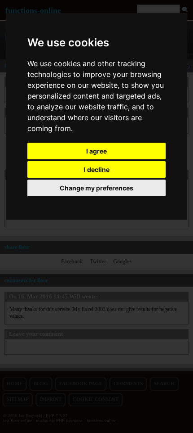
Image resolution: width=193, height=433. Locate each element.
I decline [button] (97, 169)
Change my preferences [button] (96, 188)
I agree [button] (96, 151)
